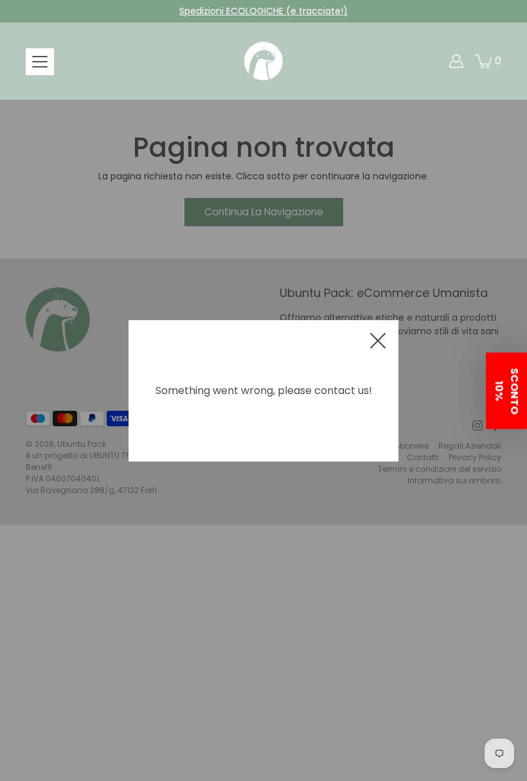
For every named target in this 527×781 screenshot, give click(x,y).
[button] (506, 390)
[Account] (456, 61)
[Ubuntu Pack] (263, 61)
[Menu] (40, 61)
